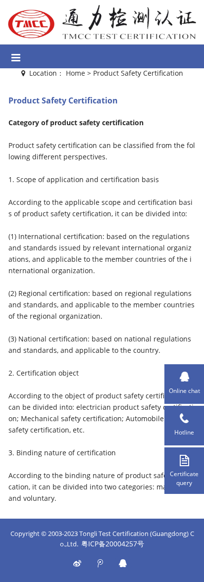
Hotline (184, 432)
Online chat (184, 391)
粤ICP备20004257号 (112, 543)
